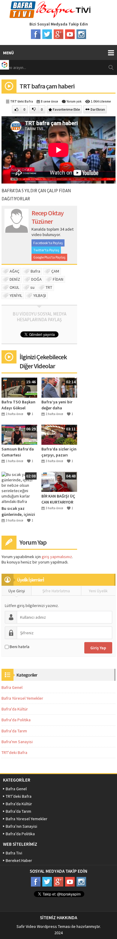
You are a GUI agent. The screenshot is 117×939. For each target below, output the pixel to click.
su (32, 287)
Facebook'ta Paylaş (48, 243)
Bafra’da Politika (20, 833)
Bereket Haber (19, 860)
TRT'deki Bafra (21, 101)
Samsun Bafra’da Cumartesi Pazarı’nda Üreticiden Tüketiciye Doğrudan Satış (18, 452)
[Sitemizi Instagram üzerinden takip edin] (81, 34)
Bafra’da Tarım (18, 811)
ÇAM (55, 271)
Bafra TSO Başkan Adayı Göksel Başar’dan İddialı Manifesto (18, 405)
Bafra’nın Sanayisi (21, 826)
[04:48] (59, 481)
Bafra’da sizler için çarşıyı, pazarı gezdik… (58, 452)
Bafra (35, 271)
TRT (49, 287)
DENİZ (15, 279)
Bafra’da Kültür (19, 803)
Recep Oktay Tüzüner (48, 217)
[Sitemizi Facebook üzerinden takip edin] (35, 34)
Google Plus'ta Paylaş (49, 257)
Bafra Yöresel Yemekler (22, 698)
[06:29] (19, 434)
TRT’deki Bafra (19, 796)
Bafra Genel (12, 687)
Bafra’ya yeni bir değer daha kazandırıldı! (56, 405)
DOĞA (36, 279)
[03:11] (59, 434)
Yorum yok (74, 101)
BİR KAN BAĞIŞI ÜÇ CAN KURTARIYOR (58, 499)
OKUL (14, 287)
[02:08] (19, 487)
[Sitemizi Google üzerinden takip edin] (58, 34)
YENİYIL (16, 295)
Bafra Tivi (14, 853)
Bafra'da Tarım (14, 731)
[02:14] (59, 387)
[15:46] (19, 387)
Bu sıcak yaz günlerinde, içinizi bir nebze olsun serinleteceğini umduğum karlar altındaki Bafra (18, 511)
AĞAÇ (15, 271)
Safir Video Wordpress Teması (43, 926)
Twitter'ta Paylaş (46, 250)
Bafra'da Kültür (15, 709)
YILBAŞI (39, 295)
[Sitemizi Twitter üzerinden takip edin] (47, 34)
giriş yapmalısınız (57, 556)
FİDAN (58, 279)
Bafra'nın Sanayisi (17, 741)
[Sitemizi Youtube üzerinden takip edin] (70, 34)
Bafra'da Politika (16, 719)
